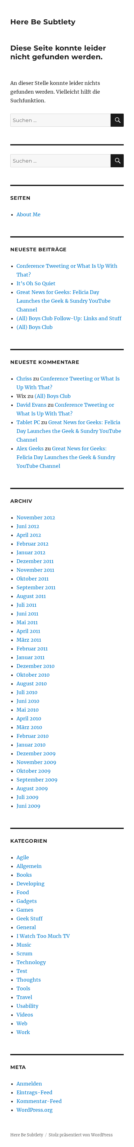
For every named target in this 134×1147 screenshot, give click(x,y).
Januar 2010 (31, 745)
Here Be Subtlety (42, 21)
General (26, 927)
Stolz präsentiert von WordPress (81, 1135)
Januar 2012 (31, 552)
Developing (31, 883)
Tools (23, 988)
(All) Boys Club (35, 327)
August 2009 (32, 788)
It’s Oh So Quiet (36, 283)
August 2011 (31, 596)
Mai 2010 (28, 710)
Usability (27, 1006)
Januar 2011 (31, 657)
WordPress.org (35, 1110)
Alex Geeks (30, 448)
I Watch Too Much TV (43, 936)
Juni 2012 (28, 526)
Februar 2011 (32, 648)
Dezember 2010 (36, 666)
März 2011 (29, 640)
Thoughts (29, 980)
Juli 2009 (28, 797)
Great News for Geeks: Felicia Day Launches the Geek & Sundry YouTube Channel (64, 301)
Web (22, 1023)
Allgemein (29, 866)
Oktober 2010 (33, 675)
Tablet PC (28, 422)
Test (22, 971)
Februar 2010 (33, 736)
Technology (31, 962)
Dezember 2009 (36, 753)
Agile (23, 857)
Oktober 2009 (34, 771)
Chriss (24, 378)
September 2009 (37, 780)
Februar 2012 (33, 544)
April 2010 (29, 718)
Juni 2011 (27, 613)
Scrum (24, 953)
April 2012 (29, 535)
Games (25, 910)
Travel (24, 997)
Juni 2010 (28, 701)
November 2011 (35, 570)
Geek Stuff (30, 918)
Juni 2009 (29, 806)
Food (23, 892)
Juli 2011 (26, 605)
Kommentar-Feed (39, 1101)
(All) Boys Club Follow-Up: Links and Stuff (69, 318)
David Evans (31, 405)
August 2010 (32, 683)
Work (23, 1032)
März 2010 (29, 727)
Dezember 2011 (35, 561)
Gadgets (27, 901)
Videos (25, 1015)
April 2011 (28, 631)
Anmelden (29, 1084)
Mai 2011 (27, 622)
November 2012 (36, 517)
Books (24, 875)
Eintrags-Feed (34, 1092)
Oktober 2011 (33, 579)
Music (24, 945)
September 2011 (36, 587)
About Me (29, 214)
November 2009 (36, 762)
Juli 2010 (27, 692)
